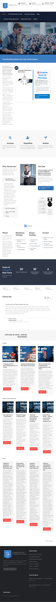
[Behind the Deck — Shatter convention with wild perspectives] (48, 407)
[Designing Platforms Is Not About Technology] (28, 354)
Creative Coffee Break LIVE (11, 19)
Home (4, 14)
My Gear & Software (34, 568)
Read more (7, 388)
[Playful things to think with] (21, 407)
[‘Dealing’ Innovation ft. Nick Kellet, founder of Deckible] (34, 407)
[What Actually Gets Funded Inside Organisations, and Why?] (46, 354)
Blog (38, 14)
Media (35, 19)
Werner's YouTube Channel (35, 554)
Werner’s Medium (33, 561)
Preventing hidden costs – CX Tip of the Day (39, 585)
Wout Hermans (12, 320)
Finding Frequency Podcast (35, 559)
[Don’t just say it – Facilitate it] (8, 407)
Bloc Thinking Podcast (34, 556)
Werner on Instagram (34, 564)
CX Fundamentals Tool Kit (15, 14)
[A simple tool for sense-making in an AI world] (10, 354)
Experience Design (30, 14)
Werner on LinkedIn (33, 566)
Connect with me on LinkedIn (45, 188)
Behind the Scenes (26, 19)
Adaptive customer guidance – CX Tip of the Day (40, 578)
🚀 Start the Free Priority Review (42, 96)
